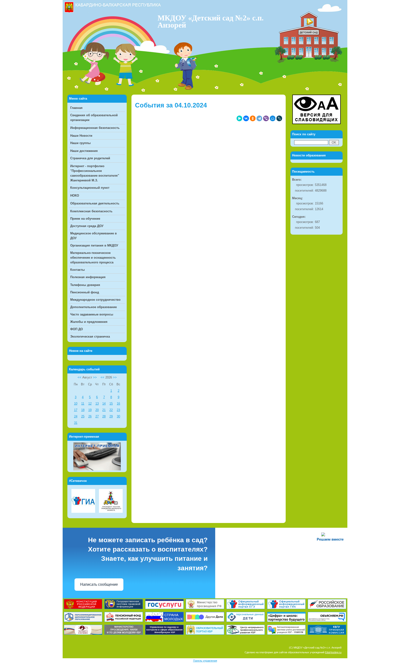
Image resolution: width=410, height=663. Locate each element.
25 (82, 416)
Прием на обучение (85, 218)
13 (97, 403)
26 (90, 416)
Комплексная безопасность (91, 211)
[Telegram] (259, 118)
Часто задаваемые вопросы (91, 314)
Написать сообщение (99, 584)
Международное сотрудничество (95, 299)
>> (95, 377)
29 (111, 416)
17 (75, 410)
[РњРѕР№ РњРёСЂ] (272, 118)
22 (111, 410)
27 (97, 416)
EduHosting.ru (333, 652)
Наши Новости (81, 135)
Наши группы (80, 143)
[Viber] (266, 118)
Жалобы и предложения (88, 322)
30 (118, 416)
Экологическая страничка (90, 336)
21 (104, 410)
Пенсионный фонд (84, 292)
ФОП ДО (76, 329)
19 (90, 410)
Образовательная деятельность (94, 203)
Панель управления (205, 660)
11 (82, 403)
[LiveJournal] (279, 118)
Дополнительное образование (93, 307)
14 (104, 403)
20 (97, 410)
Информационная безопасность (95, 128)
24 (75, 416)
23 (118, 410)
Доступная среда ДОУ (86, 226)
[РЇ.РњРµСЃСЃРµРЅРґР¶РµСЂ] (239, 118)
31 (75, 423)
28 (104, 416)
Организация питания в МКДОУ (94, 245)
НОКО (74, 195)
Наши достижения (84, 151)
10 (75, 403)
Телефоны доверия (85, 285)
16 (118, 403)
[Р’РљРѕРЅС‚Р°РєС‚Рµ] (246, 118)
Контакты (77, 269)
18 (82, 410)
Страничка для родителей (90, 158)
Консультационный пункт (89, 187)
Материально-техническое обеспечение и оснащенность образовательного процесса (93, 257)
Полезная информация (88, 277)
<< (79, 377)
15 (111, 403)
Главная (76, 108)
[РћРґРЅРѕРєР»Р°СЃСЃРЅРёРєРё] (253, 118)
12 (90, 403)
